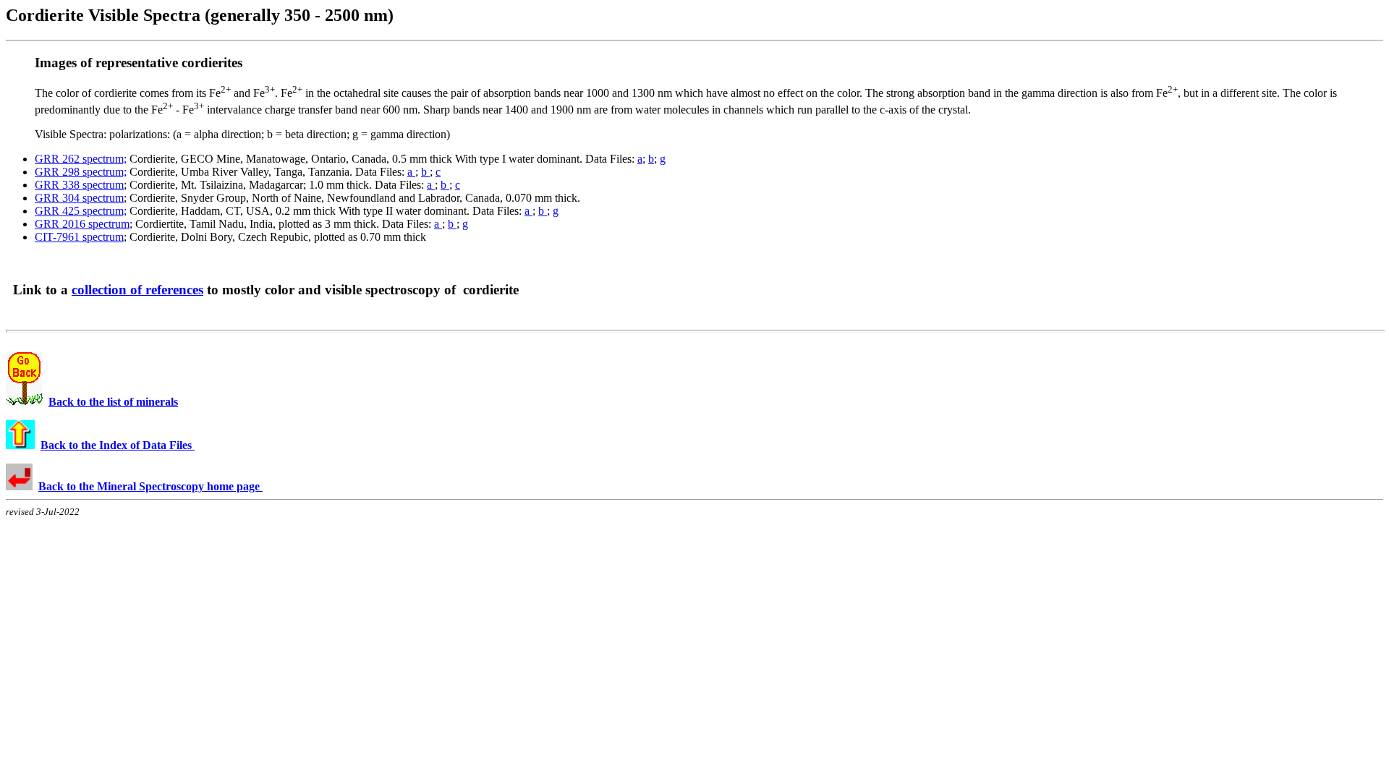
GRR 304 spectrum (79, 198)
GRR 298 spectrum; (81, 172)
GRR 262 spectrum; (81, 159)
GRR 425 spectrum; (81, 211)
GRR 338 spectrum (79, 185)
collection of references (137, 289)
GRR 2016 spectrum (82, 224)
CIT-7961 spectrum (79, 237)
